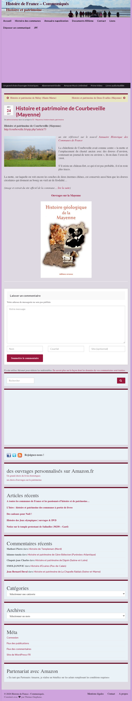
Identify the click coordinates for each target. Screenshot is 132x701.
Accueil (7, 20)
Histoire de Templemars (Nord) (45, 548)
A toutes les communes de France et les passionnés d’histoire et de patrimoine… (48, 501)
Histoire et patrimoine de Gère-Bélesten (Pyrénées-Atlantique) (62, 554)
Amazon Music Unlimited (75, 85)
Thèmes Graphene (33, 696)
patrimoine (59, 120)
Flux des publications (18, 643)
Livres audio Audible (115, 85)
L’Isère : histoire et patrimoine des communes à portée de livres (40, 507)
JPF (36, 27)
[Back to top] (124, 693)
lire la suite (64, 188)
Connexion (12, 637)
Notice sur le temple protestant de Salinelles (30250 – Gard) (38, 526)
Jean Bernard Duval (17, 571)
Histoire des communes (28, 20)
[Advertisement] (66, 57)
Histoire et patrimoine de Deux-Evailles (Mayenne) (97, 97)
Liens (112, 20)
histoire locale (48, 120)
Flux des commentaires (19, 648)
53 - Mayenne (37, 120)
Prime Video (96, 85)
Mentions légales (95, 693)
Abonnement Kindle (51, 85)
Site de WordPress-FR (19, 654)
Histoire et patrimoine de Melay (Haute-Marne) (33, 97)
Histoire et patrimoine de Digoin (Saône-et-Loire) (61, 560)
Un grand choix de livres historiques (23, 475)
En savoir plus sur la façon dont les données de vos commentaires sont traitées (89, 370)
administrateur (13, 120)
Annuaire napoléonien (56, 20)
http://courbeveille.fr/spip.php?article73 (25, 129)
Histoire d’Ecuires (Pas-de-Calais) (48, 565)
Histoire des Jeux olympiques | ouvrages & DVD (31, 520)
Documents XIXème (83, 20)
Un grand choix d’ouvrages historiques (20, 85)
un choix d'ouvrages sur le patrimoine (24, 479)
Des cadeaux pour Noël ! (19, 514)
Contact (101, 20)
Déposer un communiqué (16, 27)
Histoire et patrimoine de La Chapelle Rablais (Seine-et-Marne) (67, 571)
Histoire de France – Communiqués (37, 3)
